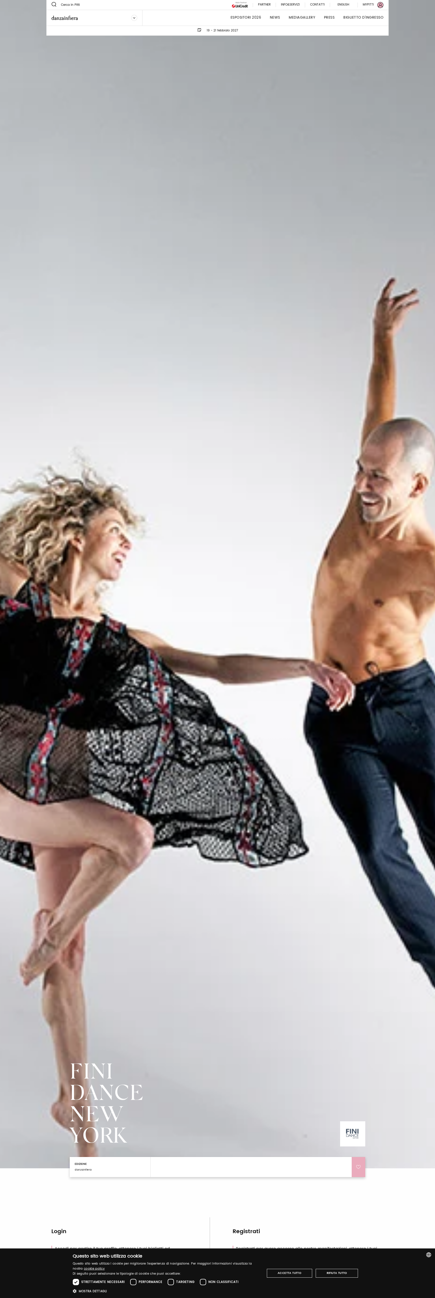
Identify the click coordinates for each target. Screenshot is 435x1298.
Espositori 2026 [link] (246, 17)
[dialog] (217, 1273)
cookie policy (94, 1268)
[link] (370, 5)
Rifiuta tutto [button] (337, 1273)
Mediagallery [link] (302, 17)
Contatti (317, 5)
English (343, 4)
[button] (166, 1291)
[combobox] (428, 1254)
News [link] (275, 17)
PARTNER (264, 5)
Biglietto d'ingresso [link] (363, 17)
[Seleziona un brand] (134, 18)
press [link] (329, 17)
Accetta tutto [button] (289, 1273)
